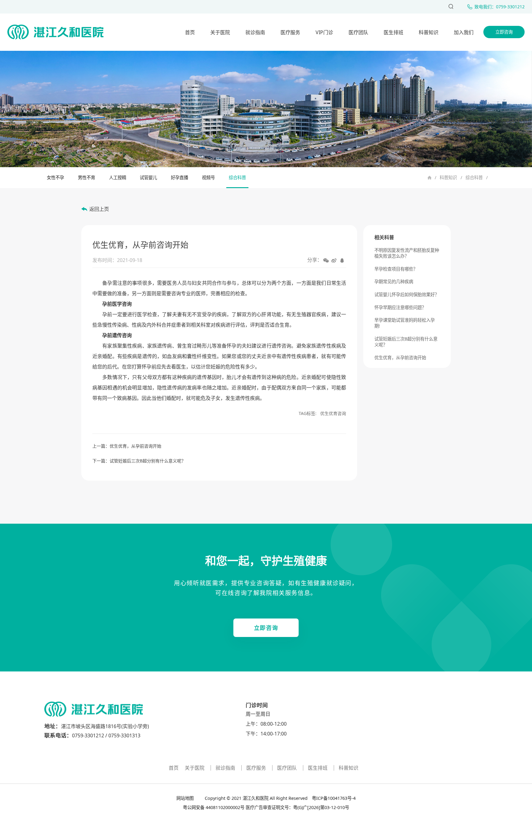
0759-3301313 (124, 735)
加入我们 (464, 32)
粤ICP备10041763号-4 (333, 798)
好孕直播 (179, 177)
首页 (190, 32)
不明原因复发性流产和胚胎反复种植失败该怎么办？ (406, 253)
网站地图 (185, 798)
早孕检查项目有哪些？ (395, 269)
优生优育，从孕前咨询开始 (135, 446)
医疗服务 (290, 32)
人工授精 (117, 177)
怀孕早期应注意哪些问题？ (400, 307)
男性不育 (86, 177)
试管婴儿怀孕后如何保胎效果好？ (406, 294)
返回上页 (99, 209)
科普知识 (428, 32)
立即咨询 (504, 32)
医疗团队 (358, 32)
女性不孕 (55, 177)
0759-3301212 (88, 735)
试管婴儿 (148, 177)
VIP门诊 (324, 32)
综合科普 (474, 177)
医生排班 (393, 32)
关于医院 (220, 32)
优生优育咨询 (333, 413)
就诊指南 (255, 32)
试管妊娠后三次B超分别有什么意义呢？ (148, 461)
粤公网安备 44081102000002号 (213, 807)
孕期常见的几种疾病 (393, 281)
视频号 (208, 177)
